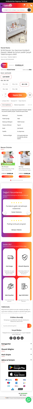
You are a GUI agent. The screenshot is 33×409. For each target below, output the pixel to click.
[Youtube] (22, 338)
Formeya (21, 166)
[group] (16, 29)
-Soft (7, 398)
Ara (29, 10)
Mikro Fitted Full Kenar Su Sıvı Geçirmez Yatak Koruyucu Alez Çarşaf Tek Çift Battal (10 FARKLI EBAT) (24, 169)
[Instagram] (14, 338)
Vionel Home (5, 48)
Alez (30, 69)
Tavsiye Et (14, 101)
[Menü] (1, 5)
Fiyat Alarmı (22, 101)
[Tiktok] (18, 338)
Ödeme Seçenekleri (19, 105)
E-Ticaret (11, 398)
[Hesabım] (27, 5)
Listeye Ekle (5, 101)
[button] (10, 180)
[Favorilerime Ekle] (12, 153)
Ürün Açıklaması (6, 105)
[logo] (8, 5)
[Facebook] (11, 338)
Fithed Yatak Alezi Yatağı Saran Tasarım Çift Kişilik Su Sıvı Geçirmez (8, 169)
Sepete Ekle (17, 95)
